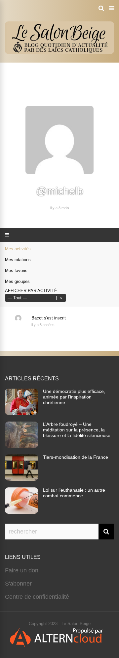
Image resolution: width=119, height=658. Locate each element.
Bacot (37, 317)
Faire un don (21, 570)
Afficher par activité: (32, 290)
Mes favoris (16, 270)
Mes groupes (17, 281)
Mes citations (18, 259)
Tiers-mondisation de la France (75, 457)
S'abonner (18, 583)
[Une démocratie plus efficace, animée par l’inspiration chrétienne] (21, 413)
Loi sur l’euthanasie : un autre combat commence (74, 492)
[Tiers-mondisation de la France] (21, 479)
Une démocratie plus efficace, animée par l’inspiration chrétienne (74, 397)
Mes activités (18, 248)
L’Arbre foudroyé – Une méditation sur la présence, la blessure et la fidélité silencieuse (76, 430)
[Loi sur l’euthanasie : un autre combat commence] (21, 511)
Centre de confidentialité (37, 596)
